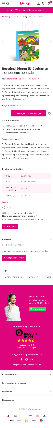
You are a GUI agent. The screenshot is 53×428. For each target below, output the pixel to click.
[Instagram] (26, 359)
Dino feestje (34, 277)
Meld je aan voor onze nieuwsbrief (26, 364)
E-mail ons (10, 226)
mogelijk (17, 133)
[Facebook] (21, 359)
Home (13, 17)
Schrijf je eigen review (14, 258)
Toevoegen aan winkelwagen (28, 113)
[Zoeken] (7, 3)
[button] (26, 63)
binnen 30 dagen (23, 129)
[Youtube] (32, 359)
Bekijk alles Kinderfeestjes (30, 79)
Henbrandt (12, 79)
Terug (7, 17)
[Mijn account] (38, 3)
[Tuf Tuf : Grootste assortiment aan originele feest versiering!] (26, 3)
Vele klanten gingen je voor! (26, 326)
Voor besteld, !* (24, 126)
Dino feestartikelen (13, 277)
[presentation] (3, 41)
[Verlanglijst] (43, 3)
